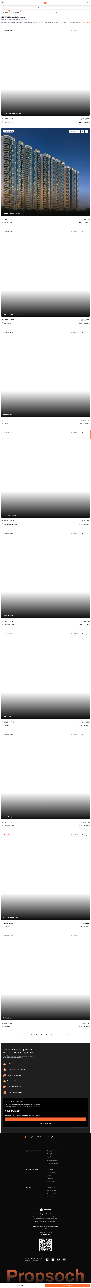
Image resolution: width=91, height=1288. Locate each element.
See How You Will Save (45, 1123)
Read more (86, 22)
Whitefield (50, 1169)
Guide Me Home (67, 1285)
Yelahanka (50, 1178)
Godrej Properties (52, 1154)
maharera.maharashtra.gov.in (45, 1236)
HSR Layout (50, 1181)
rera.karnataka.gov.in (45, 1228)
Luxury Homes (51, 1187)
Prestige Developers (53, 1151)
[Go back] (3, 2)
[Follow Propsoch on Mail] (64, 1259)
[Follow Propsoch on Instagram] (47, 1259)
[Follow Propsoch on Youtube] (58, 1259)
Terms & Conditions (36, 1260)
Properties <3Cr (51, 1190)
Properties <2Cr (51, 1194)
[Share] (88, 2)
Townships (50, 1200)
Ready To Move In (52, 1197)
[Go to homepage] (45, 3)
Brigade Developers (52, 1157)
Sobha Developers (52, 1160)
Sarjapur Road (51, 1172)
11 (61, 1034)
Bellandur (49, 1175)
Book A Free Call (45, 1119)
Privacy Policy (27, 1260)
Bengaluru (31, 1137)
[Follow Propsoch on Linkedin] (53, 1259)
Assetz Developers (52, 1163)
